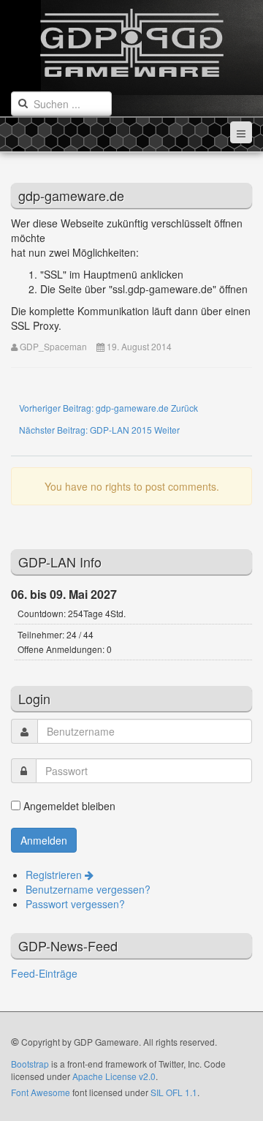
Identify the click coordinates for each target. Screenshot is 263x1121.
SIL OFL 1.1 (173, 1092)
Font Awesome (40, 1092)
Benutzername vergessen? (88, 889)
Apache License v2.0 (114, 1076)
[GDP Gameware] (132, 38)
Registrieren (55, 874)
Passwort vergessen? (75, 904)
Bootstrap (30, 1063)
